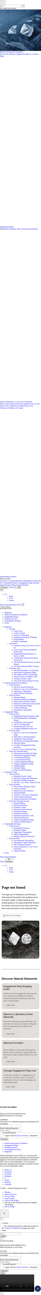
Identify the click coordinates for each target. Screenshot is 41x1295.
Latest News (18, 631)
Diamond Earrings (20, 811)
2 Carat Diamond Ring (22, 760)
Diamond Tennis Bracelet (23, 809)
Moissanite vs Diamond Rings (24, 737)
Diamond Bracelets (20, 805)
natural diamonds (22, 585)
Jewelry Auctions (20, 789)
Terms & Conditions (12, 1228)
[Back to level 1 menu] (23, 604)
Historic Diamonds (20, 641)
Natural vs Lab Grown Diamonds (26, 689)
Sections (12, 629)
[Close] (15, 587)
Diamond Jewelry (11, 619)
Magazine (8, 613)
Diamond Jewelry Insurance (24, 791)
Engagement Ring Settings (23, 739)
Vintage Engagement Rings (23, 764)
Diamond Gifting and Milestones (25, 778)
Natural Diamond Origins (23, 706)
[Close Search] (2, 2)
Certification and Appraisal (23, 722)
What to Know (14, 714)
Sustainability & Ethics (13, 621)
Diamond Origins (20, 830)
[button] (6, 594)
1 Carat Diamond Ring (22, 758)
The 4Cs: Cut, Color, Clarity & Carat (27, 782)
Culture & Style (19, 633)
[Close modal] (38, 1291)
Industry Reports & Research (24, 836)
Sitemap (7, 1192)
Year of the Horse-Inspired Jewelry (26, 681)
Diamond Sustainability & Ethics (25, 753)
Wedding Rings (19, 766)
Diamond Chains (20, 807)
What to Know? (15, 685)
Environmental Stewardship (24, 840)
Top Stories (13, 643)
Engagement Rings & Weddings (25, 637)
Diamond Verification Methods (25, 699)
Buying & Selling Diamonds (24, 780)
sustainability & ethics (31, 581)
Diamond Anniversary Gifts (24, 816)
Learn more (10, 1005)
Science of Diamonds (21, 635)
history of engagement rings (23, 583)
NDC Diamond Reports (22, 845)
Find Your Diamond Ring (18, 751)
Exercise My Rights (12, 1200)
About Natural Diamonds (23, 797)
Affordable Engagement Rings (25, 755)
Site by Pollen (10, 1207)
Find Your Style (14, 668)
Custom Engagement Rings (23, 762)
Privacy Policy (10, 1196)
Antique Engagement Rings (24, 820)
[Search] (23, 6)
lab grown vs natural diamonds (11, 581)
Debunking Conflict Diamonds (25, 843)
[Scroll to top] (4, 1214)
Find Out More (14, 695)
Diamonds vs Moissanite (22, 691)
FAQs (7, 623)
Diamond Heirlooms (21, 818)
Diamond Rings (19, 768)
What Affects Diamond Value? (25, 702)
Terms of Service (22, 1136)
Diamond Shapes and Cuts (23, 726)
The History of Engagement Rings (26, 741)
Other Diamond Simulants (23, 693)
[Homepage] (6, 609)
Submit (3, 1236)
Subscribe (4, 1139)
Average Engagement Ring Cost (25, 728)
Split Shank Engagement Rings (25, 672)
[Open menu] (19, 587)
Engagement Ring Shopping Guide (26, 716)
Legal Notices (10, 1198)
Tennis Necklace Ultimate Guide (25, 677)
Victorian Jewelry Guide (22, 679)
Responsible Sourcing (21, 828)
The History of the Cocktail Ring (25, 675)
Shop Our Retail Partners (23, 770)
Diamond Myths (19, 697)
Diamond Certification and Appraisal (27, 704)
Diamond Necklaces (21, 814)
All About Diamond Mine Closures (26, 666)
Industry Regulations (21, 834)
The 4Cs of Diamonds (22, 724)
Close (3, 1273)
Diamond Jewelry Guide (22, 776)
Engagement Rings (11, 617)
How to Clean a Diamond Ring (25, 749)
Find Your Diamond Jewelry (19, 801)
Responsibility (19, 639)
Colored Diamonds (20, 708)
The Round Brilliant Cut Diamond (26, 670)
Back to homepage (13, 915)
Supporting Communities (23, 710)
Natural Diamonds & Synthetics (16, 615)
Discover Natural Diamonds (24, 687)
